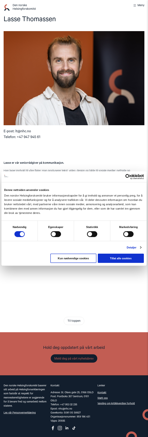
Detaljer (132, 247)
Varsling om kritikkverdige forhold (116, 403)
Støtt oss (102, 398)
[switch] (56, 234)
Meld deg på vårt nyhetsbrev (74, 358)
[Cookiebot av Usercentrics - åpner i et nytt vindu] (128, 176)
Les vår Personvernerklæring (20, 412)
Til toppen (74, 321)
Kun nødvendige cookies (73, 258)
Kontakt (101, 392)
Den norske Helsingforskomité (24, 7)
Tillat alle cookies (121, 258)
